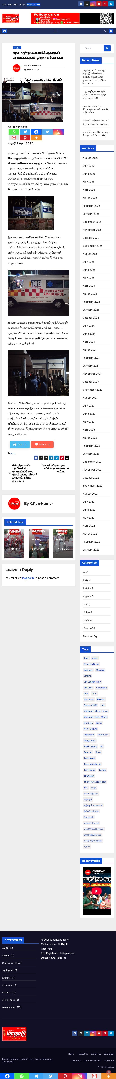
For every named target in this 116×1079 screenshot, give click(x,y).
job (103, 705)
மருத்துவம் (88, 596)
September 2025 (92, 245)
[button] (105, 30)
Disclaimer (109, 1054)
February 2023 (91, 445)
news (13, 453)
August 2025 (90, 253)
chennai (100, 670)
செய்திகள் (17, 48)
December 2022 (92, 461)
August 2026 (90, 157)
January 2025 (91, 309)
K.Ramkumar (34, 65)
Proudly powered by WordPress (17, 1059)
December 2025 (92, 221)
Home (71, 1054)
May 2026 (89, 181)
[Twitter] (47, 132)
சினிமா (86, 580)
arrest (95, 658)
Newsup (46, 1059)
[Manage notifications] (108, 1072)
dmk (86, 693)
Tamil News (89, 770)
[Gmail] (14, 137)
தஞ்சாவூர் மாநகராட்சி (93, 805)
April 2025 (89, 285)
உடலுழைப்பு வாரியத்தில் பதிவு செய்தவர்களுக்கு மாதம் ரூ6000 (94, 94)
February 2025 (91, 301)
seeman (88, 752)
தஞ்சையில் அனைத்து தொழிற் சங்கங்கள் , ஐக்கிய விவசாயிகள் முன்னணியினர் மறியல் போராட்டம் (94, 76)
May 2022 (88, 517)
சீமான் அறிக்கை (91, 793)
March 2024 (90, 349)
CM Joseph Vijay (92, 681)
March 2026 (90, 197)
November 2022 (92, 469)
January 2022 (91, 549)
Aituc (86, 658)
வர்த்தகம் (87, 612)
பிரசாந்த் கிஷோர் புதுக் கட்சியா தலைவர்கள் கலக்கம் (53, 468)
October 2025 (91, 237)
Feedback (76, 1060)
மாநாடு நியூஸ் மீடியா (92, 834)
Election (101, 699)
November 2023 (92, 373)
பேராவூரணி (88, 817)
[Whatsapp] (14, 132)
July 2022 (88, 501)
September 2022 (92, 485)
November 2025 (92, 229)
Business (88, 670)
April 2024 (89, 341)
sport (98, 752)
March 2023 (90, 437)
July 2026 (89, 165)
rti (102, 746)
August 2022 (90, 493)
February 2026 (91, 205)
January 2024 (91, 365)
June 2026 (89, 173)
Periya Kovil (89, 740)
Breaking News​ (91, 664)
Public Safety (90, 746)
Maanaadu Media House (96, 711)
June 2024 (89, 333)
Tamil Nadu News (92, 764)
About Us (83, 1054)
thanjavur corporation (95, 781)
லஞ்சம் (87, 846)
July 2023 (88, 405)
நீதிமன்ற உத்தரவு (91, 811)
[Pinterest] (25, 137)
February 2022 (91, 541)
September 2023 (92, 389)
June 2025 (89, 269)
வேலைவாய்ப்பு (90, 636)
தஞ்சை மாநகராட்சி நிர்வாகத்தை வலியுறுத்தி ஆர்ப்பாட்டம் (95, 109)
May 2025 (88, 277)
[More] (36, 137)
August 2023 (90, 397)
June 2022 (89, 509)
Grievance (109, 1060)
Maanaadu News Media (95, 717)
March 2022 (90, 533)
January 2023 (91, 453)
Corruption (101, 687)
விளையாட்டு (89, 628)
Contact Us (96, 1054)
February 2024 (91, 357)
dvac (94, 693)
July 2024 (89, 325)
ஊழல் (93, 787)
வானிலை (87, 620)
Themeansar (8, 1061)
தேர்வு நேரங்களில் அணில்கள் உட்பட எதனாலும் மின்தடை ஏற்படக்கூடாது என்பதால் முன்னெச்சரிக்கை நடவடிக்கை (24, 473)
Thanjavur (89, 776)
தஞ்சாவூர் (88, 799)
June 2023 (89, 413)
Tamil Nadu (89, 758)
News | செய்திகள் (106, 1067)
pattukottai (89, 734)
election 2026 (90, 705)
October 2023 (91, 381)
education (89, 699)
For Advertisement (92, 1060)
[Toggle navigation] (55, 31)
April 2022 (89, 525)
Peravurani (103, 734)
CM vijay (88, 687)
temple (102, 770)
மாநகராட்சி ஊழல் (91, 823)
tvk (86, 787)
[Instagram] (58, 132)
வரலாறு (86, 604)
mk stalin (88, 723)
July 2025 (88, 261)
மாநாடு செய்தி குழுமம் (94, 829)
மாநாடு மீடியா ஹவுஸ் (93, 840)
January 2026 (91, 213)
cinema (87, 676)
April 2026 (89, 189)
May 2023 (88, 421)
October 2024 (91, 317)
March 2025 (90, 293)
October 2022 (91, 477)
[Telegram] (25, 132)
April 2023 (89, 429)
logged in (28, 577)
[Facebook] (36, 132)
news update (90, 728)
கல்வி (86, 572)
